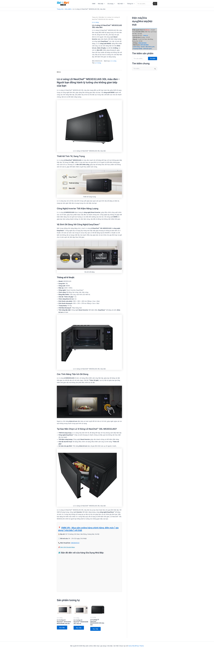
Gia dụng (110, 3)
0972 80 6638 (144, 45)
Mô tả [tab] (59, 72)
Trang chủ (95, 17)
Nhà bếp (100, 3)
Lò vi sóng (108, 17)
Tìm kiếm (152, 58)
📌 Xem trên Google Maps (66, 547)
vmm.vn (145, 35)
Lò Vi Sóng (98, 63)
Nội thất (120, 3)
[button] (104, 3)
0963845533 (75, 543)
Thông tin (130, 3)
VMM (93, 3)
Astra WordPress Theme (136, 646)
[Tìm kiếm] (155, 3)
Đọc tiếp (62, 627)
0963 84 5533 (142, 43)
